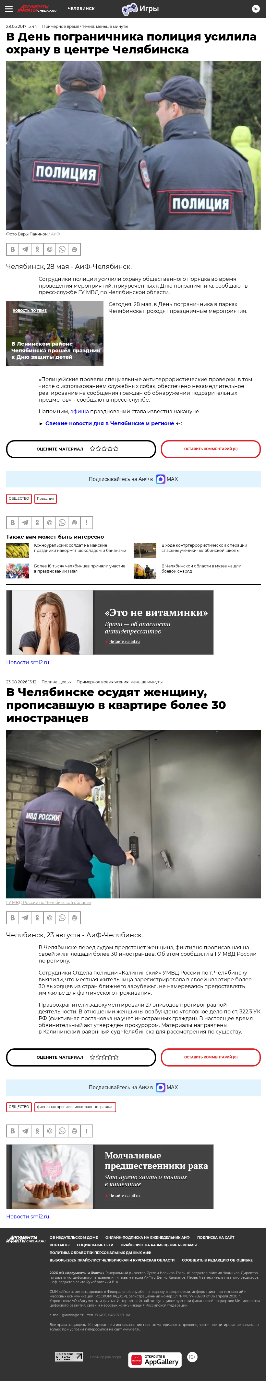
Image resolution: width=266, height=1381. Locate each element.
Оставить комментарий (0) (211, 449)
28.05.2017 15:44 (21, 26)
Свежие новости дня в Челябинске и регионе (109, 423)
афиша (80, 411)
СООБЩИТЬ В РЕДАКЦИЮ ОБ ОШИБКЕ (217, 1260)
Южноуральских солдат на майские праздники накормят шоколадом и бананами (80, 548)
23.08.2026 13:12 (21, 681)
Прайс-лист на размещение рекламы (159, 1245)
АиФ (55, 234)
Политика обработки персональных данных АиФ (100, 1253)
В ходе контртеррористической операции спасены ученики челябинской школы (204, 548)
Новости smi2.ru (27, 662)
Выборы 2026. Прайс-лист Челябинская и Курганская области (112, 1260)
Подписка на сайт (215, 1238)
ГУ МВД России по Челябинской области (48, 902)
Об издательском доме (74, 1238)
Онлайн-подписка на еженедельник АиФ (147, 1238)
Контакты (59, 1245)
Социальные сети (95, 1245)
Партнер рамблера (105, 1357)
